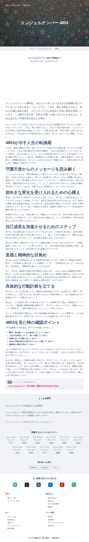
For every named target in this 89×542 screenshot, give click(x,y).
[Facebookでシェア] (38, 485)
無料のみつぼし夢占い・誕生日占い (19, 5)
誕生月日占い (52, 498)
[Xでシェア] (27, 485)
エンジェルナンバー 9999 (71, 450)
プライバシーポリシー (56, 523)
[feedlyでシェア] (74, 485)
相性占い (10, 523)
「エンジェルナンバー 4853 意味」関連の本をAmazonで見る (33, 386)
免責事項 (51, 520)
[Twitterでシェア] (15, 485)
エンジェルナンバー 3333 (37, 440)
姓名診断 (10, 528)
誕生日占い (45, 467)
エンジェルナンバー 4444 (51, 440)
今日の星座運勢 (53, 504)
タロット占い (12, 517)
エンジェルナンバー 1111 (11, 440)
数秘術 (50, 507)
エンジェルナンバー (45, 49)
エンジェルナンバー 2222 (24, 440)
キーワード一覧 (13, 501)
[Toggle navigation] (80, 5)
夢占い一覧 (11, 498)
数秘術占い (34, 467)
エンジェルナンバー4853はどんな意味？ (25, 406)
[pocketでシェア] (62, 485)
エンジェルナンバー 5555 (17, 450)
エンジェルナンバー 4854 (78, 440)
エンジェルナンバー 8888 (58, 450)
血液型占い (11, 520)
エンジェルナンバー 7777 (44, 450)
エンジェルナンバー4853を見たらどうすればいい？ (30, 422)
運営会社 (51, 525)
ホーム (32, 49)
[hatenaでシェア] (50, 485)
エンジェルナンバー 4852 (64, 440)
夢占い (56, 467)
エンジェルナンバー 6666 (31, 450)
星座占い (51, 501)
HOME (50, 517)
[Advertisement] (44, 84)
